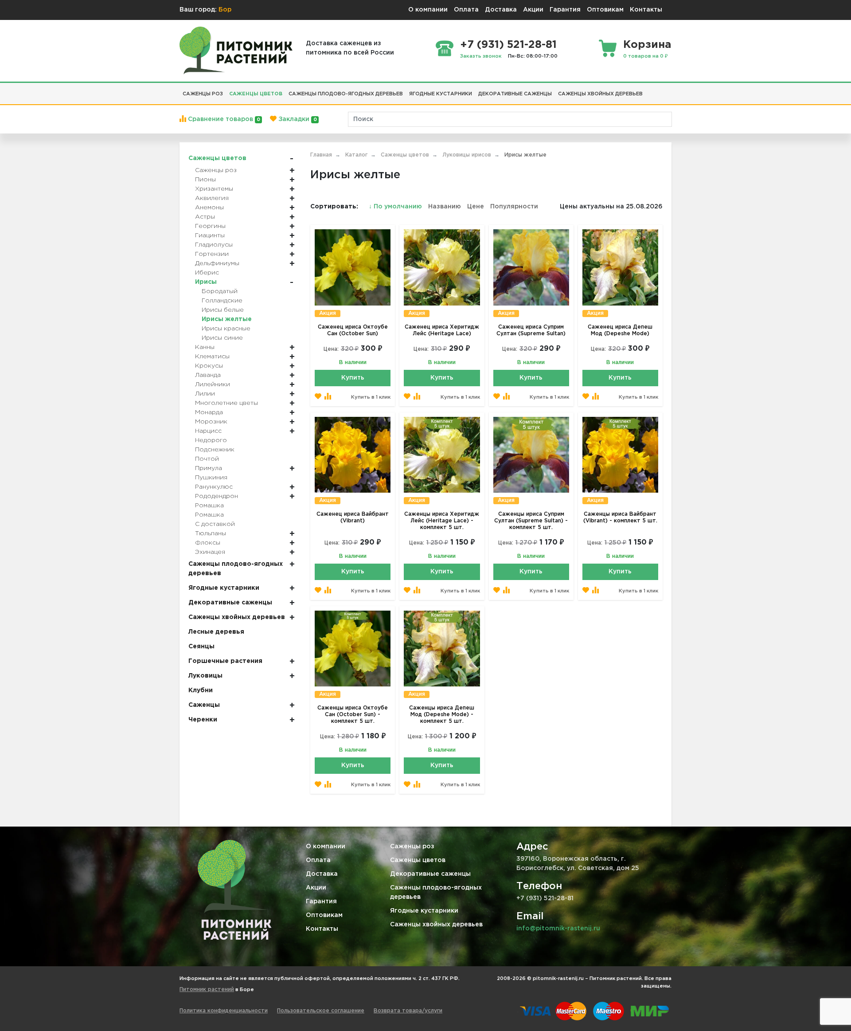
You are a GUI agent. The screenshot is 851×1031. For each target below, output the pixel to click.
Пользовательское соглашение (320, 1010)
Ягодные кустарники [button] (440, 94)
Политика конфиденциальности (224, 1010)
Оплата (466, 9)
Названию (444, 206)
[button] (649, 90)
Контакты (646, 9)
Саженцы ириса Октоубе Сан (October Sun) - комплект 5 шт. (352, 715)
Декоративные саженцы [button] (515, 94)
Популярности (514, 206)
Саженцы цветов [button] (255, 94)
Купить (352, 377)
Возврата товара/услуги (408, 1010)
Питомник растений (207, 989)
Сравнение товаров (223, 119)
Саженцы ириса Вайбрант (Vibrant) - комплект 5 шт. (620, 517)
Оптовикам (605, 9)
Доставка (501, 9)
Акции (533, 9)
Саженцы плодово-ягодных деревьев (436, 892)
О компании (428, 9)
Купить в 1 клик (370, 397)
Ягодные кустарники (424, 910)
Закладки (296, 119)
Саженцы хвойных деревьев (436, 924)
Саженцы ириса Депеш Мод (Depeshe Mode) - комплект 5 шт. (441, 715)
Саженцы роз (412, 846)
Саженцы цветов (417, 860)
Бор (225, 9)
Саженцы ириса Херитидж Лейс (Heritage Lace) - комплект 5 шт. (441, 521)
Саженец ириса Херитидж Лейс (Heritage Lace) (442, 330)
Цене (475, 206)
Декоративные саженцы (430, 874)
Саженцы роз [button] (203, 94)
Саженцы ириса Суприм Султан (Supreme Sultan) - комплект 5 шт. (531, 521)
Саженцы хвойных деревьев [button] (600, 94)
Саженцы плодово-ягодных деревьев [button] (346, 94)
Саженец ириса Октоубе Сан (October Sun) (353, 330)
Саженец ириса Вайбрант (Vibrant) (352, 517)
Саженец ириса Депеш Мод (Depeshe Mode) (620, 330)
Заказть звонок (481, 56)
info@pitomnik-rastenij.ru (558, 928)
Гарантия (565, 9)
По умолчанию (396, 206)
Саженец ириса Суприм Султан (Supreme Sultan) (531, 330)
